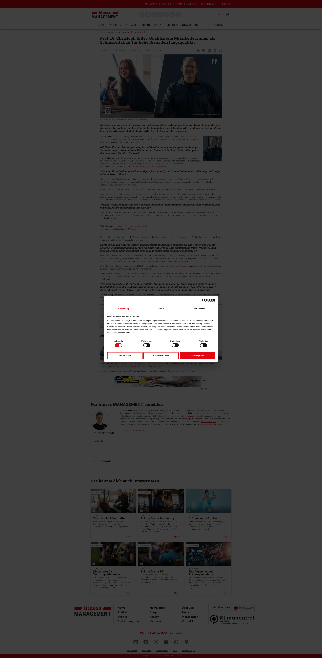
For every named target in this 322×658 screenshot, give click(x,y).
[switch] (146, 345)
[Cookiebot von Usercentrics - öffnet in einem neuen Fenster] (204, 300)
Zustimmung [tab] (123, 309)
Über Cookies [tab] (199, 309)
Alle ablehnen (125, 356)
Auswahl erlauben (161, 356)
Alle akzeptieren (197, 356)
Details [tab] (161, 309)
